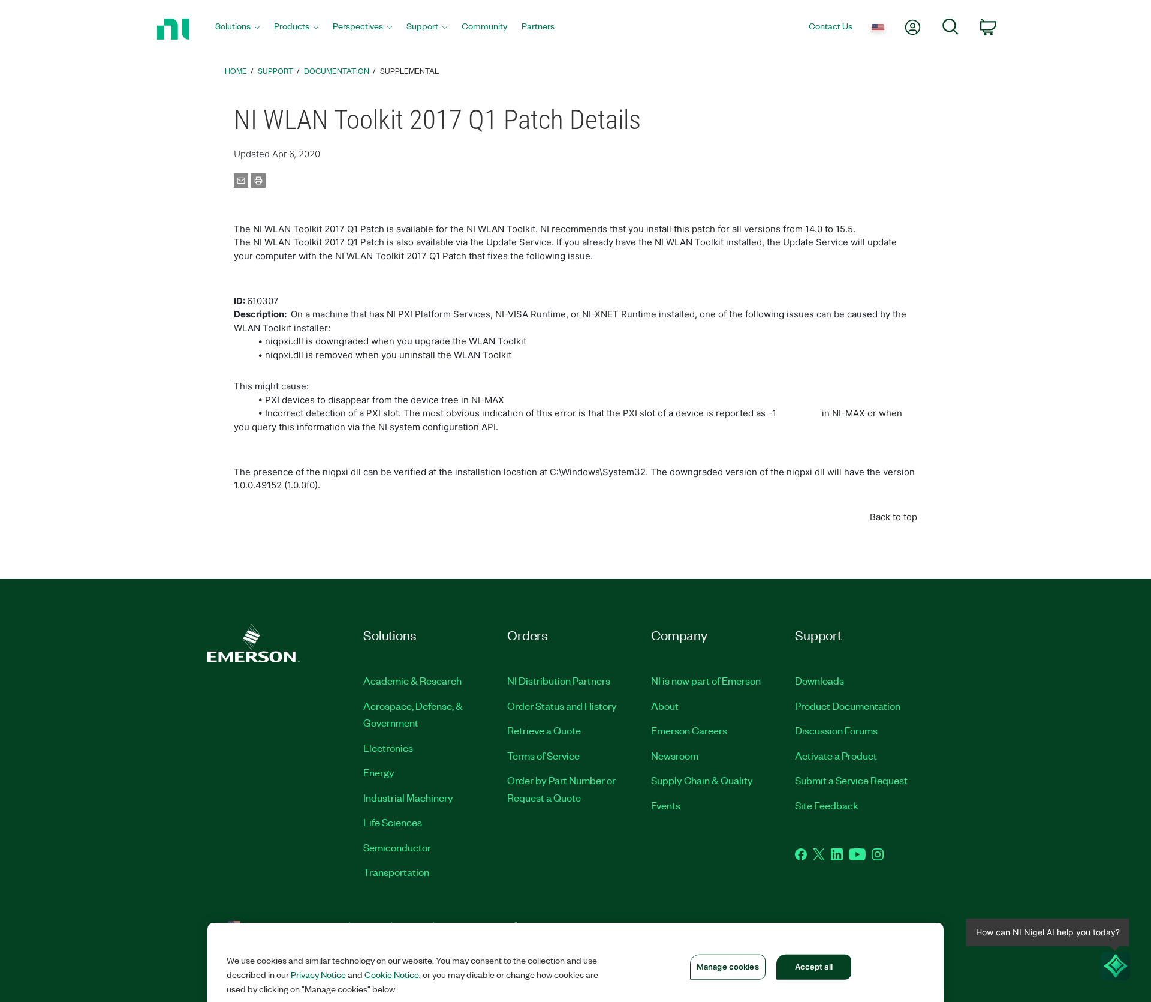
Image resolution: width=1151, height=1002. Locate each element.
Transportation (396, 871)
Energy (378, 772)
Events (665, 805)
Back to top (893, 517)
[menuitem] (237, 29)
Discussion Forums (836, 730)
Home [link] (236, 70)
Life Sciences (392, 822)
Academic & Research (412, 680)
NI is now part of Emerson (706, 680)
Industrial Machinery (408, 797)
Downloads (819, 680)
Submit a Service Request (851, 780)
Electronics (388, 747)
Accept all (814, 966)
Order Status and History (562, 705)
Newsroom (674, 755)
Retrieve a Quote (544, 730)
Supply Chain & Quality (702, 780)
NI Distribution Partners (558, 680)
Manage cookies (728, 966)
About (665, 705)
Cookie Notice (391, 974)
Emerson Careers (689, 730)
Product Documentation (847, 705)
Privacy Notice (318, 974)
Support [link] (275, 70)
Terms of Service (543, 755)
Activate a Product (836, 755)
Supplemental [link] (409, 70)
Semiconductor (397, 847)
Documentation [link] (336, 70)
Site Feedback (826, 805)
